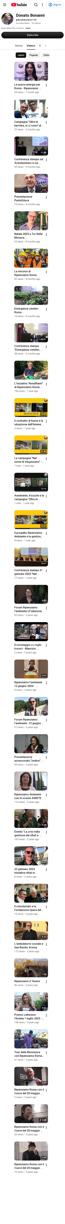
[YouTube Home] (19, 4)
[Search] (36, 5)
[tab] (19, 46)
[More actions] (46, 85)
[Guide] (5, 5)
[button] (46, 46)
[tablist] (32, 46)
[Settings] (42, 5)
